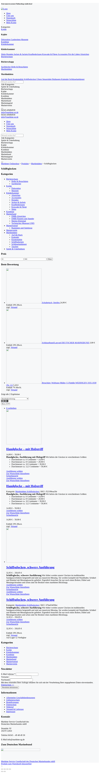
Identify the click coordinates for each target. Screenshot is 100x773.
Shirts (3, 54)
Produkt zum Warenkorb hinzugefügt (16, 764)
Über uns (10, 15)
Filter (50, 259)
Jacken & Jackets (21, 54)
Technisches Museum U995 (22, 223)
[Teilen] (5, 769)
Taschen (14, 246)
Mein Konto (11, 22)
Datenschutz (11, 705)
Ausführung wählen (14, 471)
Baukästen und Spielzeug (21, 228)
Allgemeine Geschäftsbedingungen (20, 698)
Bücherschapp (7, 57)
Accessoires (63, 54)
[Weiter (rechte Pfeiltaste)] (5, 771)
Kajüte (4, 29)
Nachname (5, 680)
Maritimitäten (6, 69)
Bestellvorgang (12, 702)
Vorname (5, 677)
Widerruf (10, 707)
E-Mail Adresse (8, 674)
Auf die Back (7, 79)
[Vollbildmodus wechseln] (7, 769)
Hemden (10, 54)
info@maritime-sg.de (9, 112)
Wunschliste (11, 20)
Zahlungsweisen (13, 700)
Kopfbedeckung (35, 54)
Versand (14, 307)
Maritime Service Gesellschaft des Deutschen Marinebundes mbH (28, 761)
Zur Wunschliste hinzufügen (17, 473)
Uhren (39, 79)
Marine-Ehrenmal (18, 221)
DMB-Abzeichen (18, 216)
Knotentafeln (18, 79)
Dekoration (6, 39)
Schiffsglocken (30, 79)
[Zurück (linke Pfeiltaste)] (2, 771)
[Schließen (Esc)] (2, 769)
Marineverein (11, 230)
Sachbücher (6, 67)
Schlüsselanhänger (77, 79)
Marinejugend (12, 225)
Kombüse (5, 42)
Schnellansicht (12, 476)
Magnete (24, 39)
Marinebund (11, 214)
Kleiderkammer (7, 44)
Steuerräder (47, 79)
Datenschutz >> (7, 685)
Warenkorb (10, 18)
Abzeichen (84, 54)
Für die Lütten (74, 54)
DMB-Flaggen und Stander (22, 219)
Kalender (65, 79)
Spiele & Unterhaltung (15, 249)
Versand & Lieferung (15, 709)
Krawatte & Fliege (50, 54)
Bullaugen (56, 79)
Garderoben (16, 39)
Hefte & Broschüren (19, 67)
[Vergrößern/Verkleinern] (10, 769)
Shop (8, 13)
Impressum (10, 712)
